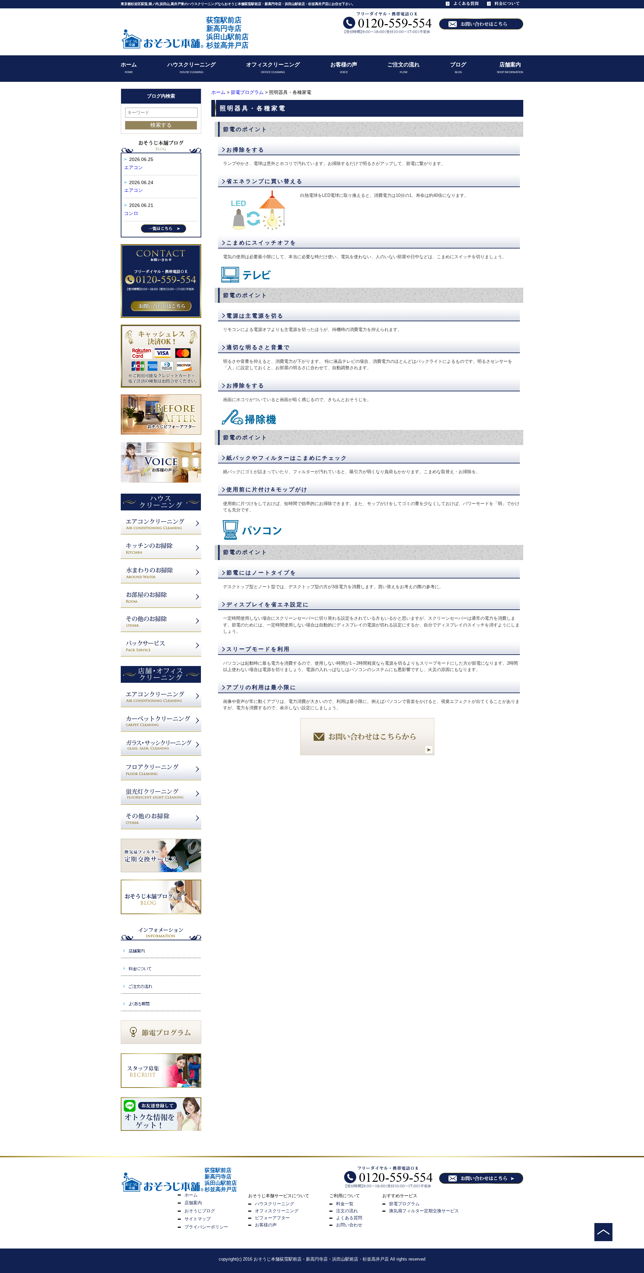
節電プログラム (247, 92)
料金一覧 (345, 1203)
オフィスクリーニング (273, 64)
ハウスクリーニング (191, 64)
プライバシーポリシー (206, 1226)
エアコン (133, 167)
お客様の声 (343, 64)
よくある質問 (349, 1217)
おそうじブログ (199, 1210)
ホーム (129, 64)
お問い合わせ (349, 1224)
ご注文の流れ (403, 64)
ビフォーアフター (272, 1217)
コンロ (131, 213)
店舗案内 (510, 64)
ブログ (458, 64)
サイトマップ (197, 1218)
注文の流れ (347, 1210)
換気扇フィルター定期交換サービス (424, 1210)
